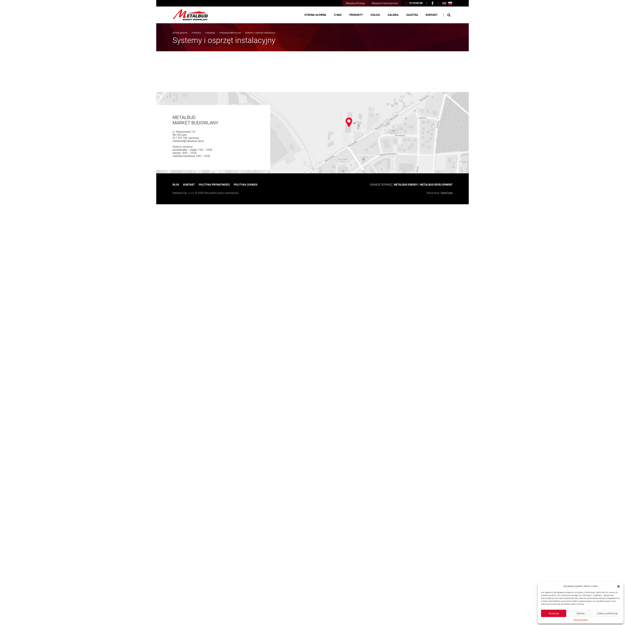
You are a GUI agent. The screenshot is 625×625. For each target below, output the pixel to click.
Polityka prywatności (214, 184)
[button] (618, 586)
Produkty (356, 14)
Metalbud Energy (355, 3)
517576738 (416, 3)
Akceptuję (554, 613)
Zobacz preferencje (607, 613)
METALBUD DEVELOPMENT (436, 184)
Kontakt (432, 14)
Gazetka (412, 14)
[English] (444, 3)
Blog (176, 184)
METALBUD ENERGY (406, 184)
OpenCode (446, 192)
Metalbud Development (385, 3)
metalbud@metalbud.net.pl (188, 141)
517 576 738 (180, 137)
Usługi (375, 14)
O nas (338, 14)
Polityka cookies (581, 620)
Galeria (393, 14)
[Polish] (450, 3)
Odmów (580, 613)
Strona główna (315, 14)
